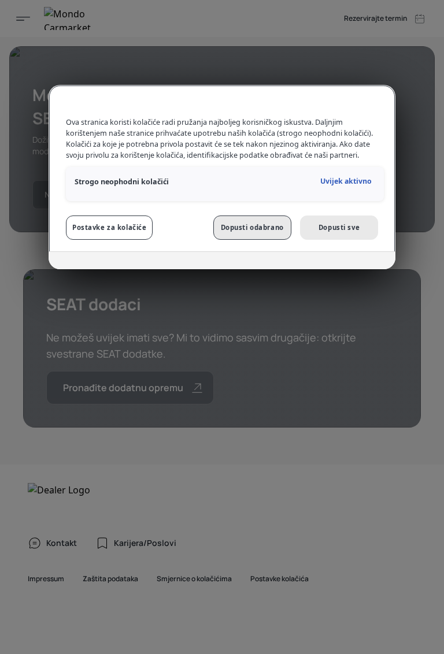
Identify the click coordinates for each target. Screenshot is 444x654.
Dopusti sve (339, 227)
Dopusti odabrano (252, 227)
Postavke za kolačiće (109, 227)
